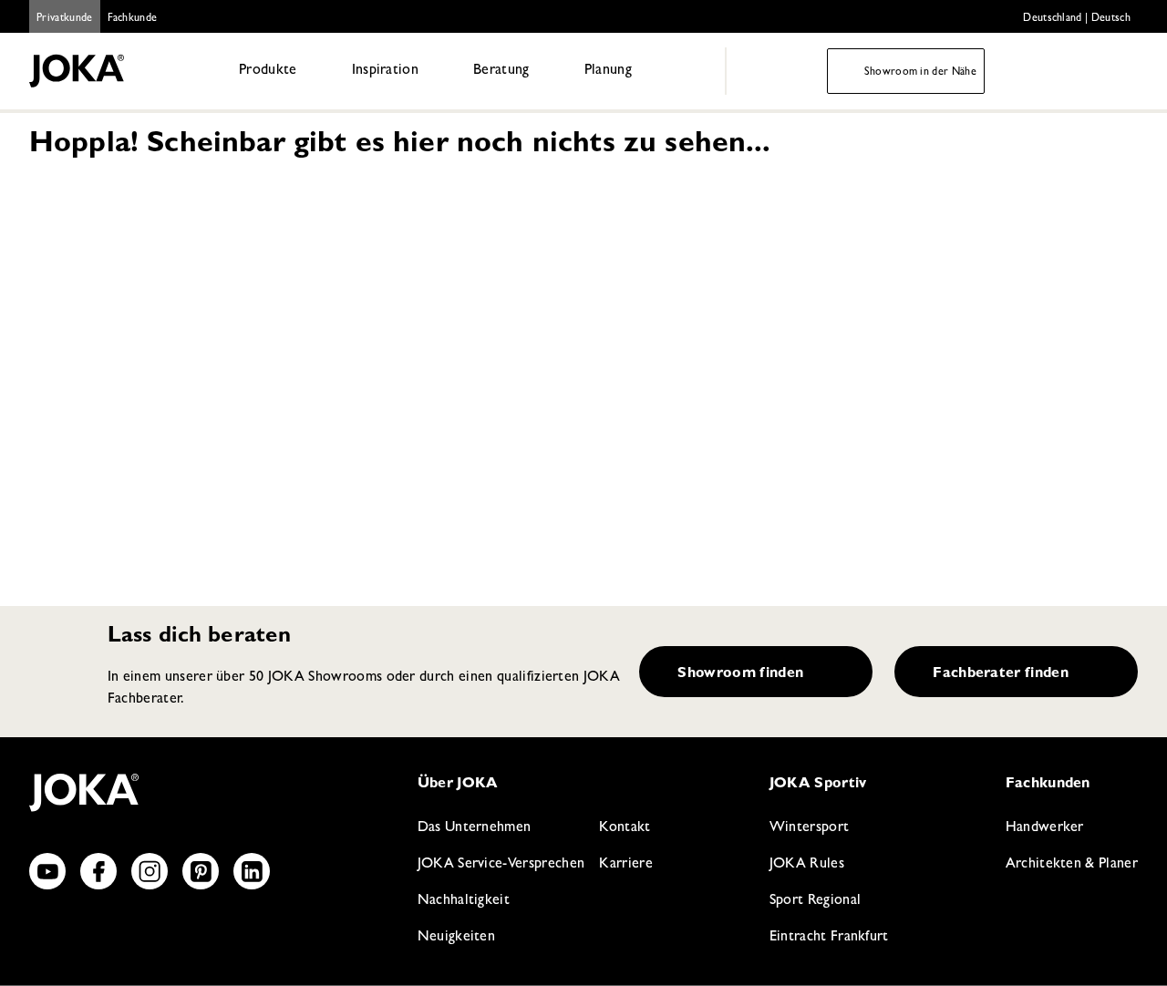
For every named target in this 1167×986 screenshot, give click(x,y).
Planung (608, 71)
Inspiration (385, 71)
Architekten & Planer (1072, 865)
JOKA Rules (806, 865)
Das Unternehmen (475, 828)
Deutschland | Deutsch (1077, 19)
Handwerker (1045, 828)
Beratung (501, 71)
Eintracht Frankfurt (829, 937)
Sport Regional (815, 901)
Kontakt (624, 828)
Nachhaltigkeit (464, 901)
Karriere (626, 865)
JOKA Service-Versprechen (501, 865)
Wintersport (809, 828)
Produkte (268, 71)
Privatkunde (64, 19)
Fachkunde (133, 19)
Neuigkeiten (457, 937)
